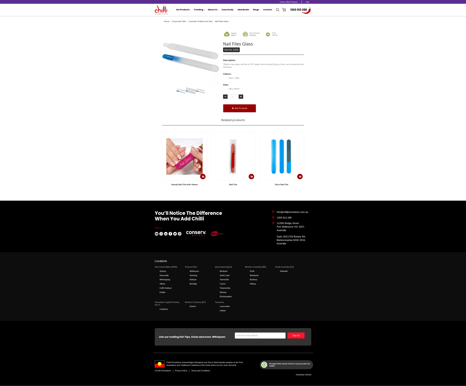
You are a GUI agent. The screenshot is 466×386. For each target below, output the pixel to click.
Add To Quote (241, 108)
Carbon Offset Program (289, 2)
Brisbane (224, 271)
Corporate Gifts (179, 21)
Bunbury (253, 280)
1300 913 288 (298, 10)
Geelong (193, 275)
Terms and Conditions (200, 371)
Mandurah (254, 275)
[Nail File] (233, 178)
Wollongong (165, 280)
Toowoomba (225, 288)
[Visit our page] (156, 234)
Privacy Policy (181, 371)
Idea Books (243, 9)
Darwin (193, 306)
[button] (203, 176)
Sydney (163, 271)
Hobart (223, 311)
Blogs (256, 9)
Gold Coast (224, 275)
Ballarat (193, 280)
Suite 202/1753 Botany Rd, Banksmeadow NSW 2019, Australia (291, 240)
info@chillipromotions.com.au (292, 212)
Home (166, 21)
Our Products (183, 9)
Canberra (164, 309)
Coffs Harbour (166, 288)
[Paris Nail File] (281, 178)
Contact (267, 9)
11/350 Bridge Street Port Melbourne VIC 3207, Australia (291, 226)
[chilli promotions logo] (161, 10)
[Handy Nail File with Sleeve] (184, 178)
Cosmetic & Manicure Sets (201, 21)
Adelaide (284, 271)
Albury (162, 284)
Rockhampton (226, 297)
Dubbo (162, 292)
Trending (198, 9)
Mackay (223, 292)
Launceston (225, 306)
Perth (252, 271)
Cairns (222, 284)
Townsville (224, 280)
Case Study (227, 9)
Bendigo (193, 284)
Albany (253, 284)
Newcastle (164, 275)
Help (307, 2)
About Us (212, 9)
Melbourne (194, 271)
